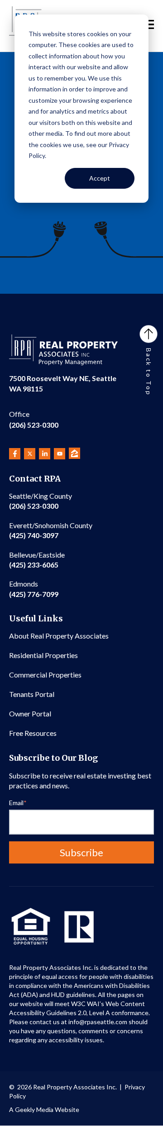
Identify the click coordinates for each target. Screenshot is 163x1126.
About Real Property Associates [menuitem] (59, 635)
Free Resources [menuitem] (33, 733)
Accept (99, 178)
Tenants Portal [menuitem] (31, 694)
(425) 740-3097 (50, 530)
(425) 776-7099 (33, 588)
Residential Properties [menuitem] (43, 655)
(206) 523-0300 (33, 419)
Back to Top (149, 372)
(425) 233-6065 (37, 559)
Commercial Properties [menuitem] (45, 674)
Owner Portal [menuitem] (30, 713)
